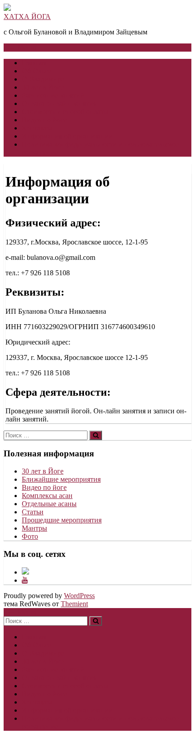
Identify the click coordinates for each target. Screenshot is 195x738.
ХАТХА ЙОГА (27, 16)
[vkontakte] (25, 572)
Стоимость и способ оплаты (65, 111)
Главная (34, 63)
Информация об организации (67, 136)
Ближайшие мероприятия (61, 479)
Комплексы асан (47, 495)
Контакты (37, 128)
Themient (74, 604)
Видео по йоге (44, 120)
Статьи (33, 512)
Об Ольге (36, 71)
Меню (26, 47)
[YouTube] (25, 580)
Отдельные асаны (49, 504)
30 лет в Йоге (42, 87)
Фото (30, 536)
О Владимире (43, 79)
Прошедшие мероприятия (62, 520)
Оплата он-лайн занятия (59, 103)
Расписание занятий (53, 95)
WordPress (79, 595)
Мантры (34, 528)
